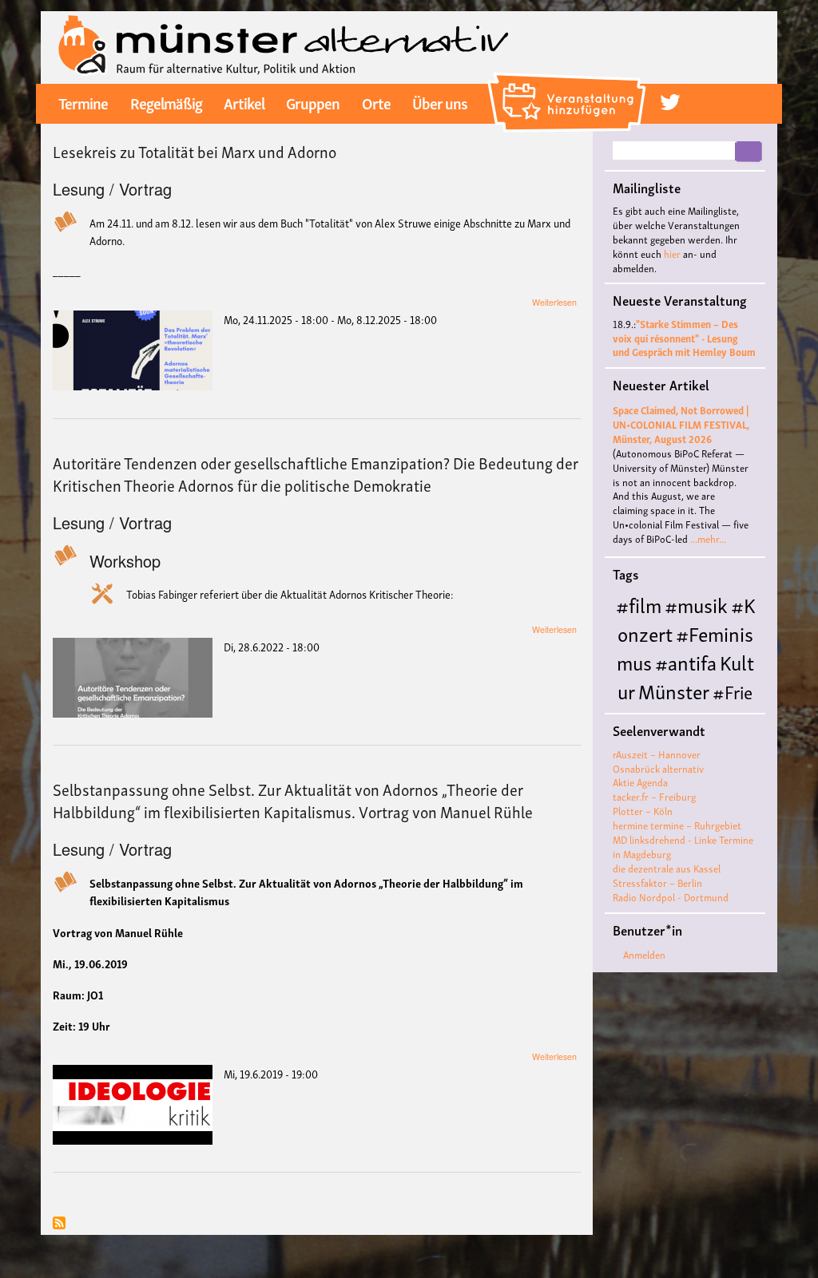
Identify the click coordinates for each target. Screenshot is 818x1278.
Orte (376, 102)
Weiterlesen (554, 302)
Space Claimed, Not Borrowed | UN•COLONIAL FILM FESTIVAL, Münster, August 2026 (681, 424)
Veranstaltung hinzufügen (569, 78)
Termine (83, 102)
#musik (696, 604)
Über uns (439, 102)
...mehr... (708, 538)
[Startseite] (283, 45)
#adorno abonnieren (59, 1224)
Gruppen (313, 102)
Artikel (244, 102)
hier (672, 253)
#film (638, 604)
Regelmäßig (166, 102)
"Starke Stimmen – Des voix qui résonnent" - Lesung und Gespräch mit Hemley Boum (684, 338)
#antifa (686, 661)
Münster (673, 690)
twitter (670, 102)
